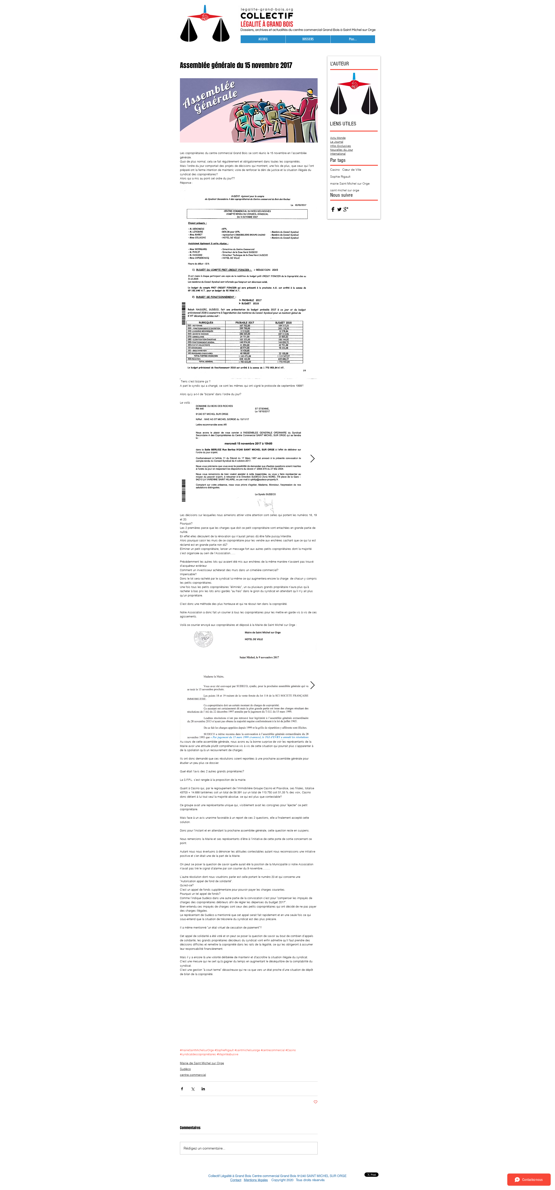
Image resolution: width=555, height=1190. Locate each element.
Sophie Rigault (340, 177)
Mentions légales (256, 1180)
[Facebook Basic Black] (332, 209)
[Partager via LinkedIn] (203, 1089)
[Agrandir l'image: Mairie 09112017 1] (249, 685)
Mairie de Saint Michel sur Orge (202, 1063)
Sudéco (185, 1069)
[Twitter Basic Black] (339, 209)
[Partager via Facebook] (182, 1089)
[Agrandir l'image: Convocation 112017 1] (249, 459)
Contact (235, 1180)
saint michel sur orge (344, 190)
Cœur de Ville (351, 170)
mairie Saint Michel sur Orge (350, 183)
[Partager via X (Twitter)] (193, 1089)
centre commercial (193, 1075)
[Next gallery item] (312, 459)
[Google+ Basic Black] (345, 209)
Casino (335, 170)
